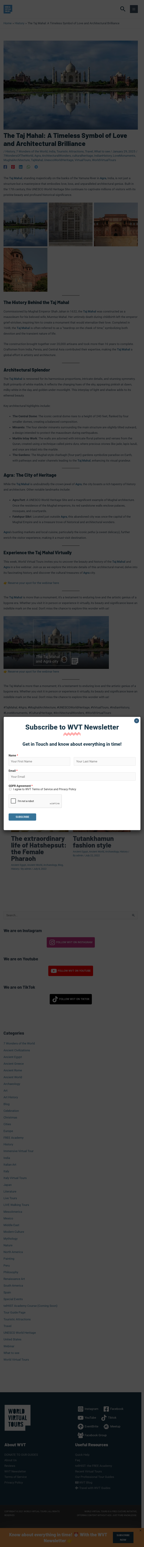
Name (13, 755)
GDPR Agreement (21, 786)
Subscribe (22, 817)
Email (13, 770)
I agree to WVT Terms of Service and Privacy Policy (44, 789)
